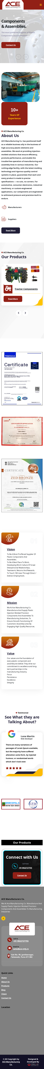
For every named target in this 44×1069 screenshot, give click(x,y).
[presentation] (18, 57)
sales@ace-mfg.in (21, 949)
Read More (10, 230)
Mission (12, 603)
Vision (11, 549)
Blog (3, 990)
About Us (5, 982)
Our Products (22, 842)
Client (4, 994)
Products (5, 986)
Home (4, 978)
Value (10, 653)
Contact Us (11, 45)
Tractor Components (26, 288)
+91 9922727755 (25, 868)
